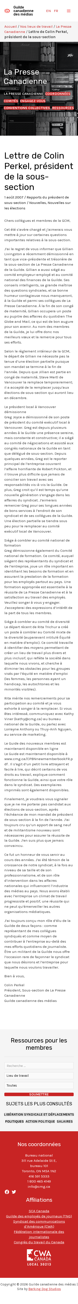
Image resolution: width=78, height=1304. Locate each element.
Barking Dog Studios (44, 1289)
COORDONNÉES (57, 94)
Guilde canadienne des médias (23, 10)
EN (48, 11)
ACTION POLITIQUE (40, 1121)
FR (56, 11)
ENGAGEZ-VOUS (33, 101)
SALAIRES (65, 1121)
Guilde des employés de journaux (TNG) (39, 1216)
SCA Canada (39, 1211)
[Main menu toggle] (69, 11)
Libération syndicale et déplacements (39, 1114)
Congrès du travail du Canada (39, 1242)
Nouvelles (37, 202)
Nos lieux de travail (36, 26)
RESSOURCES (63, 108)
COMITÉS (11, 101)
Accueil (10, 26)
